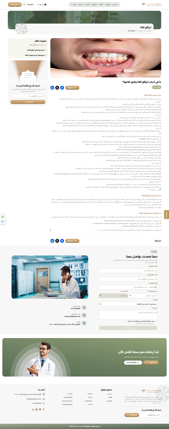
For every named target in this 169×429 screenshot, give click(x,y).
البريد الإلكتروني (152, 274)
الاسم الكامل (152, 266)
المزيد (74, 4)
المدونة (80, 4)
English (30, 4)
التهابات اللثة (114, 199)
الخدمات (87, 4)
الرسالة (154, 308)
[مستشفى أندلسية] (151, 4)
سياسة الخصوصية (67, 401)
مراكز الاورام (88, 401)
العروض (94, 4)
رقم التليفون (152, 283)
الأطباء (101, 4)
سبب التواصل (152, 291)
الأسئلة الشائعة (67, 397)
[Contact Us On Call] (2, 221)
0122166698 (75, 308)
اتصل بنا (70, 394)
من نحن (115, 4)
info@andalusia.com (72, 316)
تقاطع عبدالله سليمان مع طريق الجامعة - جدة (65, 324)
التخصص (124, 291)
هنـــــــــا (98, 230)
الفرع (155, 299)
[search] (25, 4)
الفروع (108, 4)
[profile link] (43, 409)
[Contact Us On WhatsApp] (2, 216)
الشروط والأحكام (67, 404)
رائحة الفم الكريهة (99, 152)
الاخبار (90, 404)
